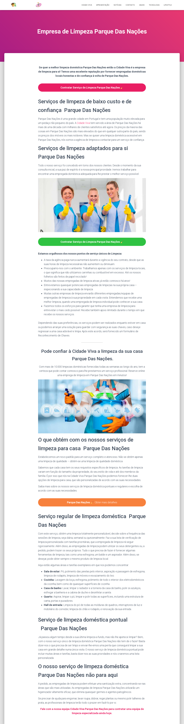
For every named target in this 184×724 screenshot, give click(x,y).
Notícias (117, 5)
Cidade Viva (87, 5)
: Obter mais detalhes (92, 502)
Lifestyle (168, 5)
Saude (142, 5)
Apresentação (102, 5)
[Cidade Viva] (26, 5)
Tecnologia (154, 5)
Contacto (130, 5)
